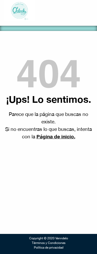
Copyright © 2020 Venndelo (48, 238)
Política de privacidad (48, 247)
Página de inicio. (55, 136)
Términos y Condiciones (48, 243)
